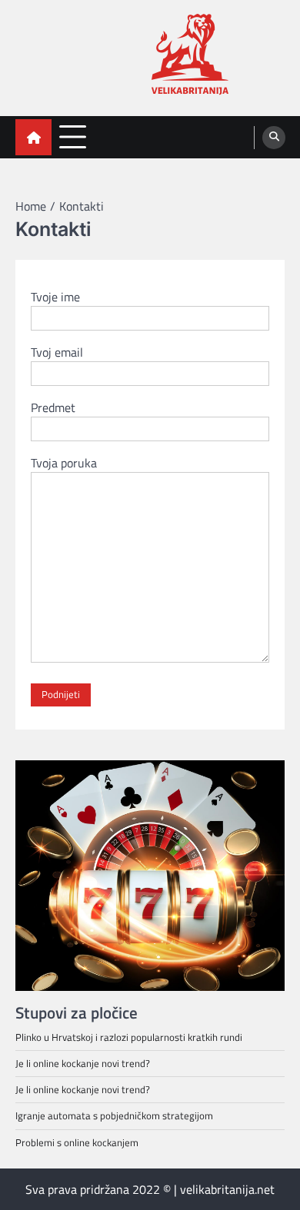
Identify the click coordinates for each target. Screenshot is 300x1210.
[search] (273, 137)
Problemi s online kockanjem (76, 1142)
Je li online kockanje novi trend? (82, 1063)
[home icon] (33, 137)
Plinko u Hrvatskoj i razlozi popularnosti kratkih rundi (128, 1037)
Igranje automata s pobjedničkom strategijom (114, 1115)
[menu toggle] (72, 136)
